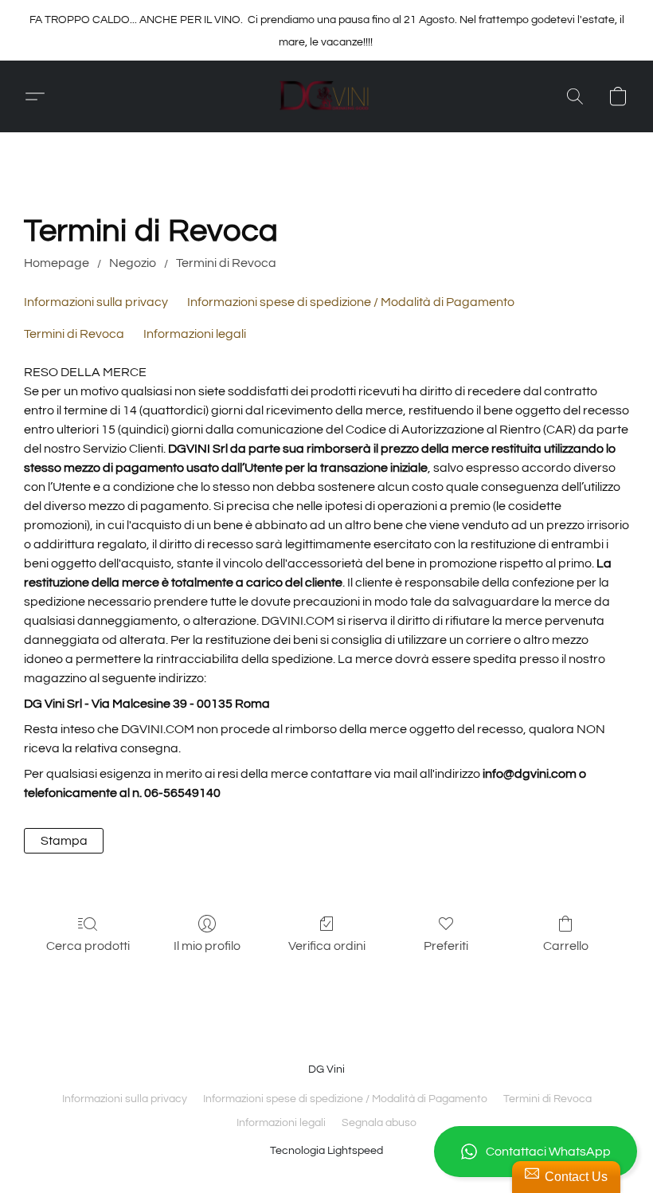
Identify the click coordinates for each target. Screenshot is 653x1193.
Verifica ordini (327, 946)
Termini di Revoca (226, 263)
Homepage (56, 263)
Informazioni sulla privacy (96, 302)
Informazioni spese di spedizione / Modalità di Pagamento (350, 302)
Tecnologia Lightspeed (326, 1150)
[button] (535, 1151)
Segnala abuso (379, 1122)
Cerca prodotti (88, 946)
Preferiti (446, 946)
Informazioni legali (194, 334)
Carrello (565, 946)
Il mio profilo (207, 946)
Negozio (132, 263)
